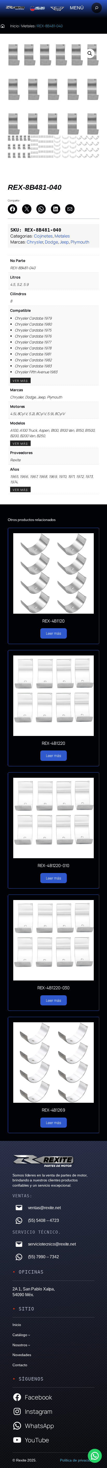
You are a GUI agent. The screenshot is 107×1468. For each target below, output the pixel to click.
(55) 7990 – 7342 (43, 1256)
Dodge (51, 242)
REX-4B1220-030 (53, 987)
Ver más (20, 381)
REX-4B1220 (53, 743)
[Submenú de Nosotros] (29, 1345)
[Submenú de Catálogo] (29, 1335)
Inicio (14, 25)
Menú (77, 7)
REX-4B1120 (53, 621)
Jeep (64, 242)
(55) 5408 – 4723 (43, 1220)
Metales (27, 25)
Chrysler (35, 242)
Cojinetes (43, 236)
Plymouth (80, 242)
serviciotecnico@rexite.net (52, 1244)
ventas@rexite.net (44, 1207)
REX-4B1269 (53, 1110)
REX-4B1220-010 (53, 865)
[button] (90, 53)
